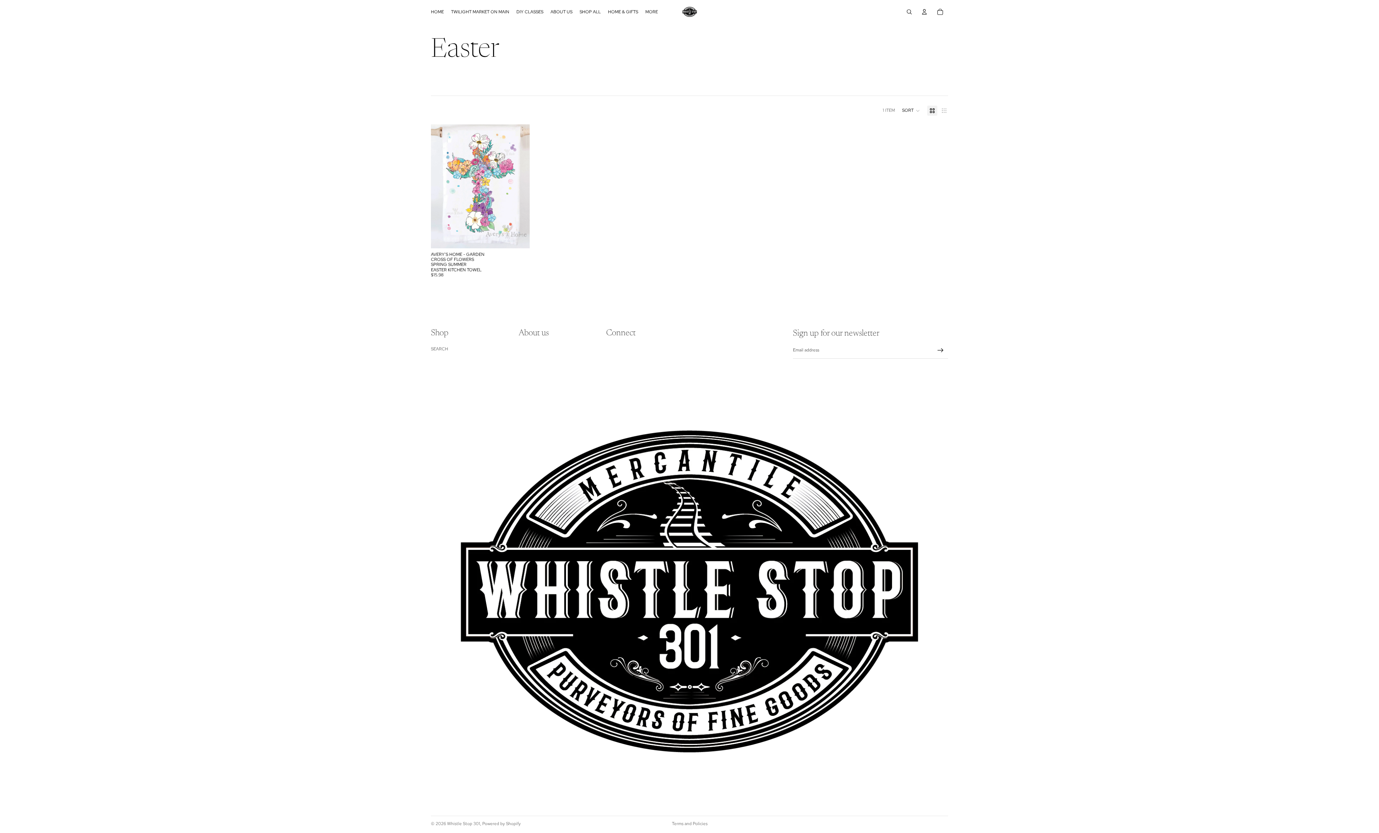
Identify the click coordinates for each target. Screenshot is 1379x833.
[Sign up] (940, 350)
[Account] (924, 12)
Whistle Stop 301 (463, 824)
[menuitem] (651, 12)
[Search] (909, 12)
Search (439, 348)
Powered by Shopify (501, 824)
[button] (911, 111)
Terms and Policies (689, 824)
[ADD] (518, 237)
